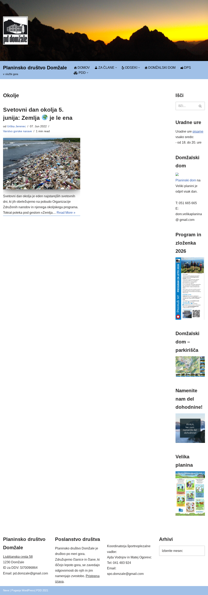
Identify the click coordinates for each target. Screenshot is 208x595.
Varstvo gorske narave (17, 131)
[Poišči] (200, 106)
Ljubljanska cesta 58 (18, 556)
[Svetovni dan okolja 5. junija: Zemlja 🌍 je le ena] (41, 163)
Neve (6, 590)
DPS (187, 67)
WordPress (28, 590)
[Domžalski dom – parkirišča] (190, 375)
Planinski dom (186, 180)
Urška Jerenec (16, 126)
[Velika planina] (190, 514)
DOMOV (84, 67)
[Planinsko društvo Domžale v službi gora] (15, 30)
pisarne (198, 131)
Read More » (66, 212)
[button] (116, 67)
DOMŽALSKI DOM (162, 67)
